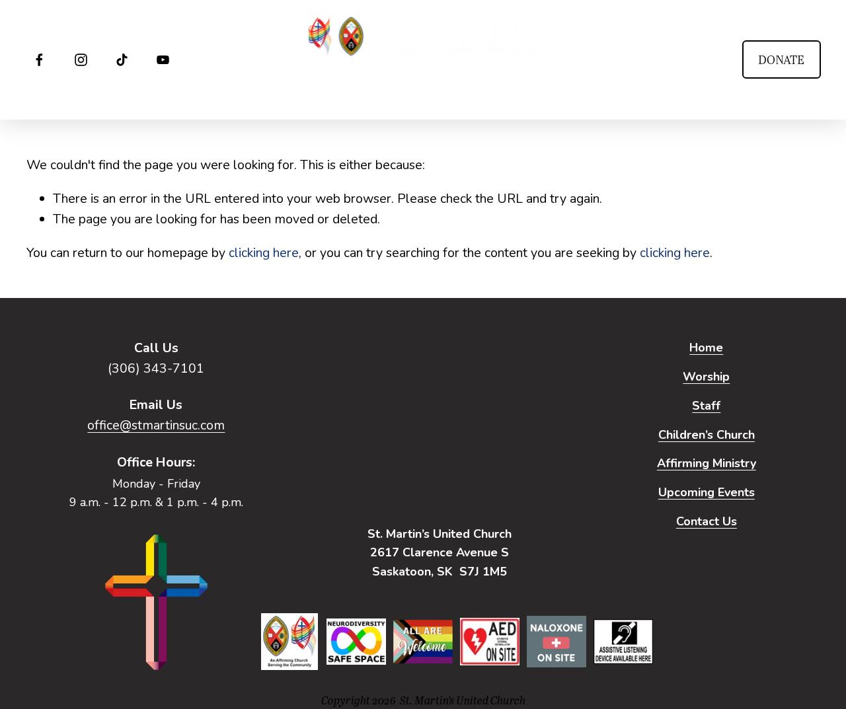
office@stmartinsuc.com (156, 425)
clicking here (264, 253)
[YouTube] (163, 60)
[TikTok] (122, 60)
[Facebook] (39, 60)
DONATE (781, 59)
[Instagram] (81, 60)
